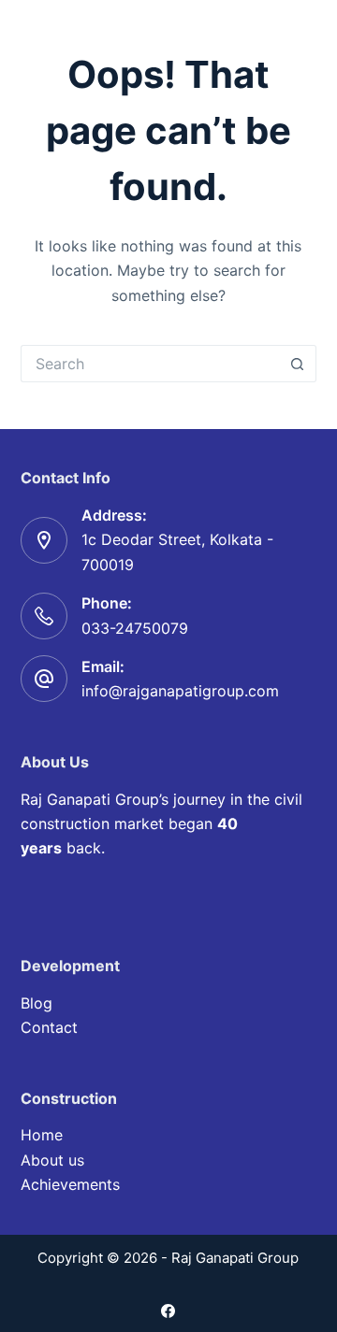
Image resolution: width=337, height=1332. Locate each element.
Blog (36, 1003)
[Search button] (297, 363)
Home (42, 1134)
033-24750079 (134, 628)
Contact (49, 1027)
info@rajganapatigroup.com (180, 690)
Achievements (70, 1184)
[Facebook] (168, 1311)
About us (52, 1160)
